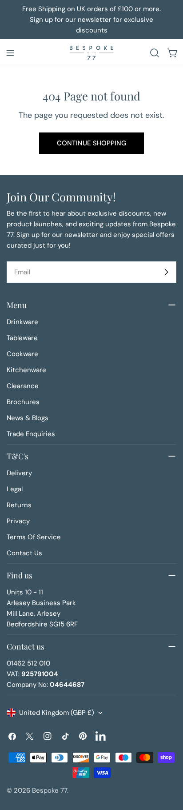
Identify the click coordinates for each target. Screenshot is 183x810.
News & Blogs (27, 417)
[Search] (154, 53)
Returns (19, 505)
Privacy (18, 521)
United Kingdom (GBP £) (56, 712)
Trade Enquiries (31, 433)
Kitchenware (26, 369)
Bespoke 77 (49, 790)
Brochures (23, 401)
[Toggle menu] (10, 53)
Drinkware (22, 321)
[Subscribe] (166, 272)
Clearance (23, 385)
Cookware (22, 353)
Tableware (22, 337)
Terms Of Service (34, 537)
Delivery (19, 473)
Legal (15, 489)
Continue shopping (91, 143)
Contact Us (24, 553)
